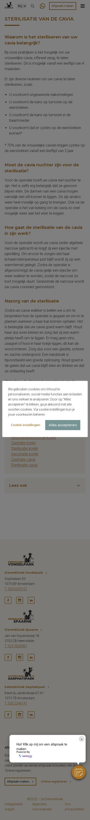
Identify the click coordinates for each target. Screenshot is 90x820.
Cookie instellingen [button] (25, 425)
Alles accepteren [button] (63, 425)
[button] (79, 772)
